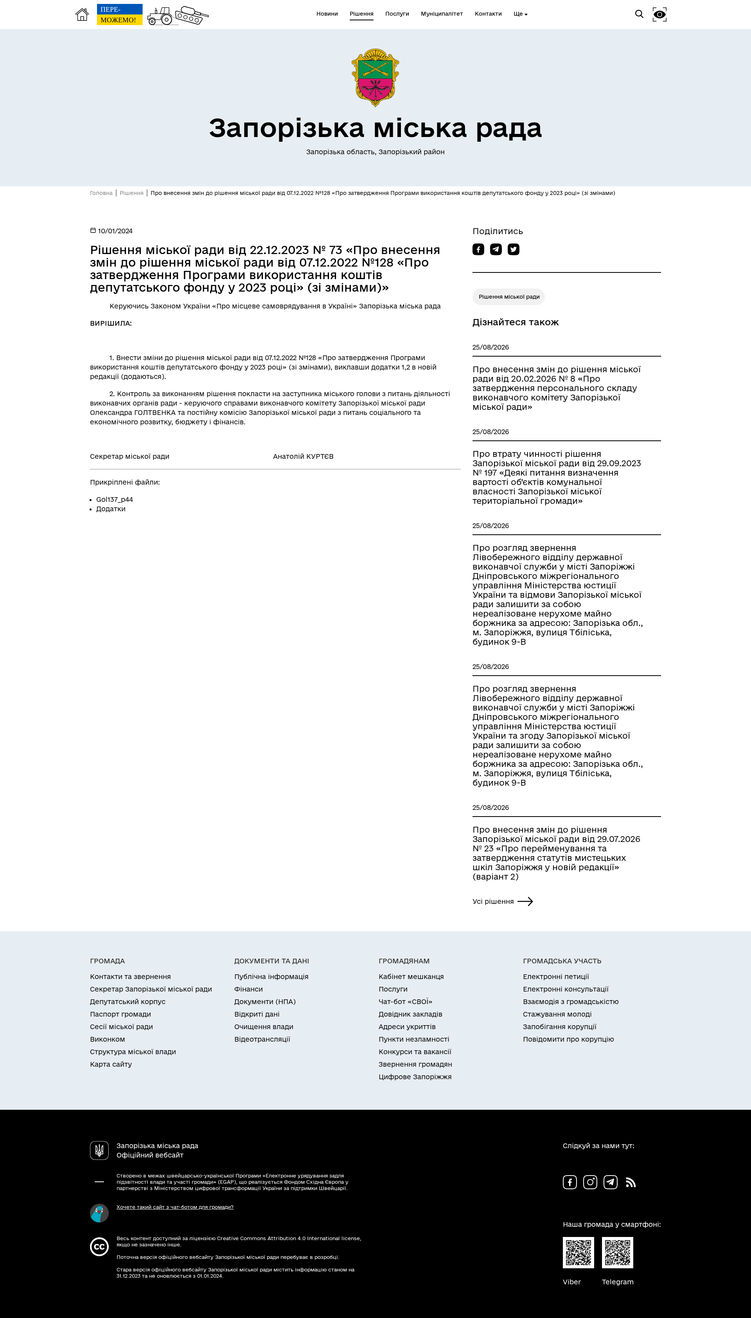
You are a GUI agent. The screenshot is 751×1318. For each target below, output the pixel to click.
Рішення (132, 193)
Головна (101, 193)
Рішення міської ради (509, 297)
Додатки (111, 508)
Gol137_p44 (114, 499)
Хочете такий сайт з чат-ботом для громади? (175, 1207)
